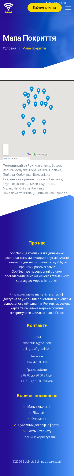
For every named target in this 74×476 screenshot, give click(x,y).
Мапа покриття (38, 406)
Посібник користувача (39, 437)
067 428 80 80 (37, 362)
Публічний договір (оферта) (39, 425)
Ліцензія (39, 412)
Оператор (38, 419)
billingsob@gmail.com (37, 348)
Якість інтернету (39, 431)
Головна (9, 48)
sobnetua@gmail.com (37, 343)
